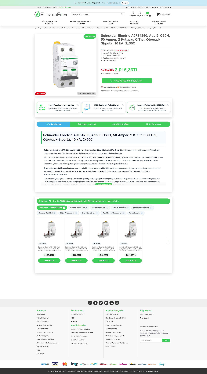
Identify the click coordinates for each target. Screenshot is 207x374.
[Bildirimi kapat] (131, 2)
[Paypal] (74, 364)
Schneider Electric (115, 53)
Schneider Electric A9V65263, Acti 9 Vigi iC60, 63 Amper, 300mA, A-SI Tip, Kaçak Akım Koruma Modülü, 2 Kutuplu (130, 248)
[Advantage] (152, 364)
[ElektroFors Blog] (90, 303)
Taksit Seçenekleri (87, 124)
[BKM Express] (84, 364)
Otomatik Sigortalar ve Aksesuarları (68, 28)
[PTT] (93, 364)
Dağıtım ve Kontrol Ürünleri (46, 28)
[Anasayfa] (35, 28)
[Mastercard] (64, 364)
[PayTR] (45, 364)
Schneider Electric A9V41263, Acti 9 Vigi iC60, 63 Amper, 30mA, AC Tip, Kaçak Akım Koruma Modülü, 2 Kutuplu (49, 248)
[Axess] (132, 364)
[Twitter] (101, 303)
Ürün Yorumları (153, 124)
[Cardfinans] (142, 364)
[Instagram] (106, 303)
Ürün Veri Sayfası (120, 124)
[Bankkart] (103, 364)
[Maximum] (123, 364)
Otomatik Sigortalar (88, 28)
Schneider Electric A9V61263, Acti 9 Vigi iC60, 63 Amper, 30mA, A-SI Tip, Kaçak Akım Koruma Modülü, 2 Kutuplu (103, 248)
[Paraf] (161, 364)
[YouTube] (117, 303)
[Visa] (55, 364)
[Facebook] (95, 303)
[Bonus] (113, 364)
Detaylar (125, 3)
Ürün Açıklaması (53, 124)
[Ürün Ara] (122, 14)
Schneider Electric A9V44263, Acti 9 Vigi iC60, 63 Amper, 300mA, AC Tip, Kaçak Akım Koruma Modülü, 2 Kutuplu (76, 248)
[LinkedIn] (111, 303)
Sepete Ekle (49, 260)
